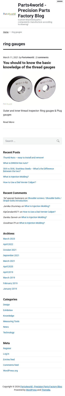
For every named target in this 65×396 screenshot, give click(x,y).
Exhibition (8, 310)
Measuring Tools (11, 321)
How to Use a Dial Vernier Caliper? (19, 182)
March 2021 (9, 261)
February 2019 (10, 283)
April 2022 (8, 244)
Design (6, 304)
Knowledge (8, 315)
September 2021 (11, 255)
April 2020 (8, 266)
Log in (6, 354)
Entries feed (9, 359)
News (6, 327)
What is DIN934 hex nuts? (15, 163)
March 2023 (9, 239)
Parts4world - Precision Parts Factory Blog (41, 386)
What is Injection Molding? (16, 176)
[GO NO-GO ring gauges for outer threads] (32, 88)
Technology (8, 332)
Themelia (45, 390)
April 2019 (8, 272)
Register (7, 348)
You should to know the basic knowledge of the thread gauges (29, 65)
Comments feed (11, 365)
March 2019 (9, 277)
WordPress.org (10, 370)
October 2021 (10, 250)
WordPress (31, 390)
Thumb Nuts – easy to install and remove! (23, 157)
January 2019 (10, 289)
